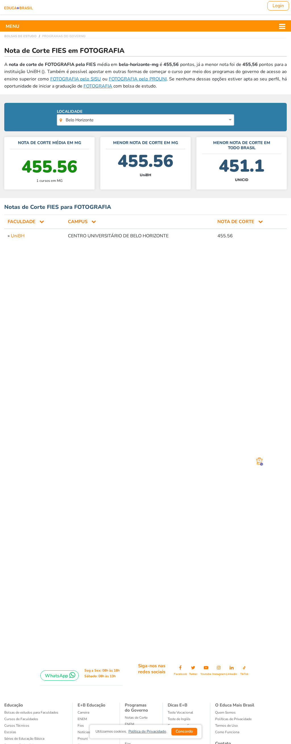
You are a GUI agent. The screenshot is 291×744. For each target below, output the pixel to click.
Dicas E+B (177, 705)
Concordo (184, 731)
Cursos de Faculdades (21, 719)
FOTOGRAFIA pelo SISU (75, 79)
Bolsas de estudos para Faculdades (31, 712)
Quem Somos (225, 712)
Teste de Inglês (179, 719)
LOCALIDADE (75, 116)
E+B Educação (91, 705)
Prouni (83, 738)
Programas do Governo (136, 707)
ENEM (82, 719)
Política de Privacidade (147, 731)
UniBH (17, 236)
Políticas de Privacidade (233, 719)
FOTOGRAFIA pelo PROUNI (138, 79)
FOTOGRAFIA (98, 86)
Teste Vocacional (180, 712)
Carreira (83, 712)
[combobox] (145, 120)
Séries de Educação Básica (24, 738)
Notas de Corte (136, 717)
